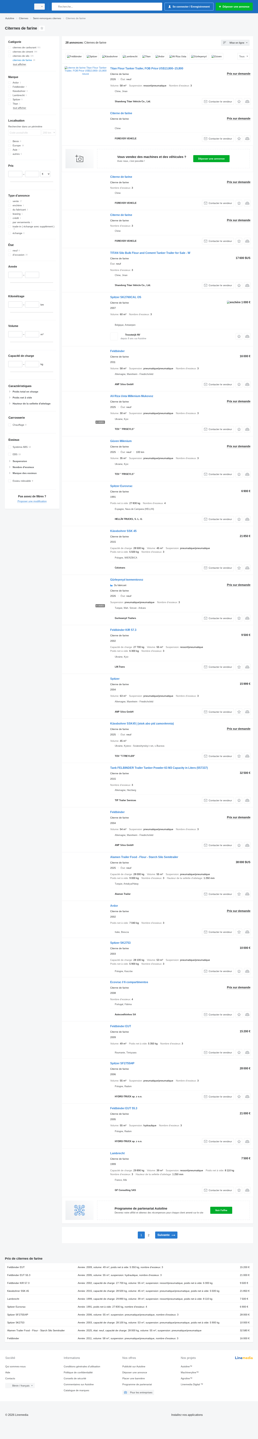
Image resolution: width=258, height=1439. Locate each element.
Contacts (10, 1378)
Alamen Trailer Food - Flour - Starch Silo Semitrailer (144, 857)
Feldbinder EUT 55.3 (123, 1108)
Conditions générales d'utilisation (82, 1366)
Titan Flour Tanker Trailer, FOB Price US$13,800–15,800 (146, 68)
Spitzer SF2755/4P (122, 1063)
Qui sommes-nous (15, 1366)
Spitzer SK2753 (120, 942)
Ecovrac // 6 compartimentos (129, 982)
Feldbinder (117, 351)
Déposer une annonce (211, 158)
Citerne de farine (121, 113)
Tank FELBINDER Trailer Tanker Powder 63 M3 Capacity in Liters (159, 767)
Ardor (114, 905)
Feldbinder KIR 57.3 (123, 629)
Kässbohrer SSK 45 (123, 531)
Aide (7, 1372)
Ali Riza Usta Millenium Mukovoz (131, 396)
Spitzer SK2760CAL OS (125, 297)
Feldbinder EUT (120, 1026)
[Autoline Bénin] (17, 6)
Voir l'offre (221, 1210)
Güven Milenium (121, 441)
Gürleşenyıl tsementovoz (126, 579)
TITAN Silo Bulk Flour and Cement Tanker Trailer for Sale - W (150, 252)
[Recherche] (55, 6)
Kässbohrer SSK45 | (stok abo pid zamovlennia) (142, 723)
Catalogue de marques (76, 1390)
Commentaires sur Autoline (79, 1384)
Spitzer (115, 678)
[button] (239, 101)
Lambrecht (117, 1153)
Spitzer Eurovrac (121, 486)
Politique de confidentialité (78, 1372)
